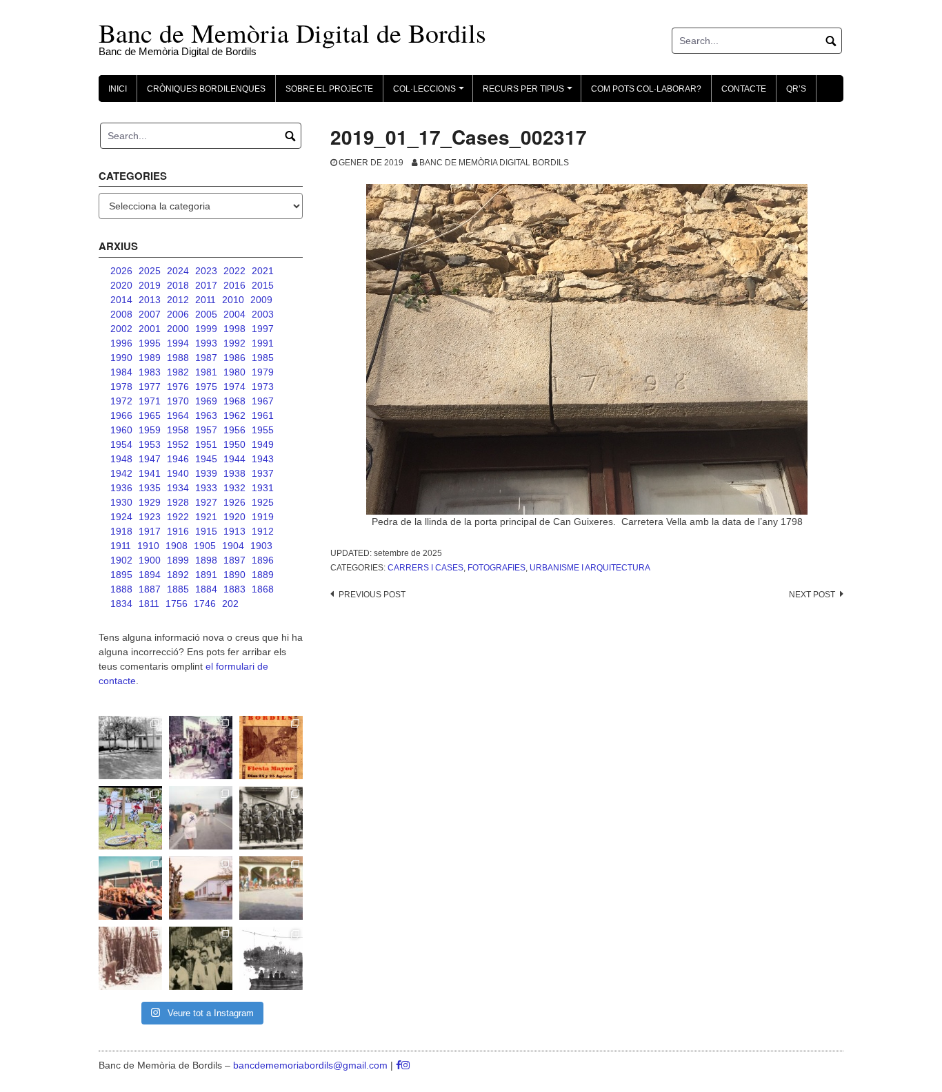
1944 (234, 458)
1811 (149, 603)
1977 (150, 386)
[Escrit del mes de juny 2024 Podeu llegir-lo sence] (130, 958)
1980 (234, 372)
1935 (150, 487)
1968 (234, 400)
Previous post (372, 594)
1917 (150, 531)
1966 (121, 415)
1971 (150, 400)
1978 (121, 386)
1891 (206, 574)
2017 (206, 285)
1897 (234, 560)
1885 (178, 589)
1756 (177, 603)
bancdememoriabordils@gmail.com (311, 1065)
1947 (150, 458)
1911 (120, 545)
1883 (234, 589)
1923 (150, 516)
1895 (121, 574)
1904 (233, 545)
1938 (234, 473)
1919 (263, 516)
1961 (263, 415)
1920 (234, 516)
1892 (178, 574)
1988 (178, 357)
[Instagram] (405, 1065)
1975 (206, 386)
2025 (150, 270)
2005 (206, 314)
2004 (234, 314)
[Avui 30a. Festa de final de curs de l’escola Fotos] (271, 888)
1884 (206, 589)
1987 (206, 357)
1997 (263, 328)
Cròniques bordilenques (206, 89)
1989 (150, 357)
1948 (121, 458)
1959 (150, 429)
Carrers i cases (425, 568)
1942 (121, 473)
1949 (263, 444)
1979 (263, 372)
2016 (234, 285)
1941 (150, 473)
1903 (261, 545)
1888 (121, 589)
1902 (121, 560)
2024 (178, 270)
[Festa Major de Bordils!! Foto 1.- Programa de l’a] (271, 747)
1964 (178, 415)
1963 (206, 415)
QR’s (796, 89)
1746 (205, 603)
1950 (234, 444)
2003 (263, 314)
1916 (178, 531)
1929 (150, 502)
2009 (261, 299)
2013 (150, 299)
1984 (121, 372)
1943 (263, 458)
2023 (206, 270)
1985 (263, 357)
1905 (205, 545)
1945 (206, 458)
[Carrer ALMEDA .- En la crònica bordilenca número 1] (200, 888)
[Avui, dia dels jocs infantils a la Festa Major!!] (200, 747)
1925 (263, 502)
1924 (121, 516)
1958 (178, 429)
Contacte (743, 89)
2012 (178, 299)
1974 (234, 386)
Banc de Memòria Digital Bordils (494, 162)
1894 (150, 574)
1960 (121, 429)
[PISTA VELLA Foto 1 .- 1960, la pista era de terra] (130, 747)
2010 (233, 299)
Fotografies (496, 568)
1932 (234, 487)
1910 (148, 545)
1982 (178, 372)
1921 (206, 516)
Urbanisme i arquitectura (590, 568)
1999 (206, 328)
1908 (177, 545)
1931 (263, 487)
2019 (150, 285)
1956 (234, 429)
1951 (206, 444)
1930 (121, 502)
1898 (206, 560)
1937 (263, 473)
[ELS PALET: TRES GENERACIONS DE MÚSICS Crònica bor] (271, 817)
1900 (150, 560)
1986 (234, 357)
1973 (263, 386)
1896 (263, 560)
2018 (178, 285)
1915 (206, 531)
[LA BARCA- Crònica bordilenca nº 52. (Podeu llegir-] (271, 958)
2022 (234, 270)
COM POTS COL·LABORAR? (646, 89)
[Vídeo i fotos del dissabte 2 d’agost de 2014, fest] (130, 817)
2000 (178, 328)
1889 (263, 574)
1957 (206, 429)
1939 (206, 473)
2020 (121, 285)
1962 (234, 415)
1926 (234, 502)
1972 (121, 400)
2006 (178, 314)
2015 (263, 285)
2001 (150, 328)
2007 (150, 314)
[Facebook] (398, 1065)
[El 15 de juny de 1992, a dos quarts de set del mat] (200, 817)
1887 (150, 589)
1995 (150, 343)
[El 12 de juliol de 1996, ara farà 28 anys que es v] (130, 888)
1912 (263, 531)
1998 (234, 328)
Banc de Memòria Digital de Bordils (292, 32)
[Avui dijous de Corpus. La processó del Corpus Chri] (200, 958)
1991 (263, 343)
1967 (263, 400)
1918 (121, 531)
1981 (206, 372)
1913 (234, 531)
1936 (121, 487)
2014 (121, 299)
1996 (121, 343)
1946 (178, 458)
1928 (178, 502)
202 (230, 603)
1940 (178, 473)
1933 (206, 487)
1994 (178, 343)
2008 (121, 314)
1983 (150, 372)
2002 (121, 328)
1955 (263, 429)
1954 (121, 444)
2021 (263, 270)
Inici (117, 89)
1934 (178, 487)
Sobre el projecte (329, 89)
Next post (812, 594)
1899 (178, 560)
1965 (150, 415)
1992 (234, 343)
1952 (178, 444)
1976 (178, 386)
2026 (121, 270)
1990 (121, 357)
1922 (178, 516)
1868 (263, 589)
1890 (234, 574)
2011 (205, 299)
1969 (206, 400)
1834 (121, 603)
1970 (178, 400)
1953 (150, 444)
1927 (206, 502)
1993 (206, 343)
